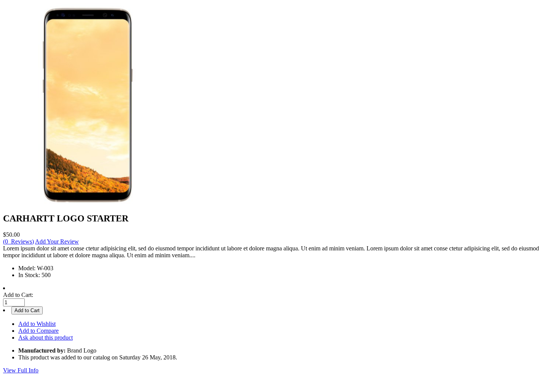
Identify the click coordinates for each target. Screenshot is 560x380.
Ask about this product (45, 337)
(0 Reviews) (18, 241)
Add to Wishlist (37, 324)
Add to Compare (38, 330)
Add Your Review (57, 241)
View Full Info (20, 370)
